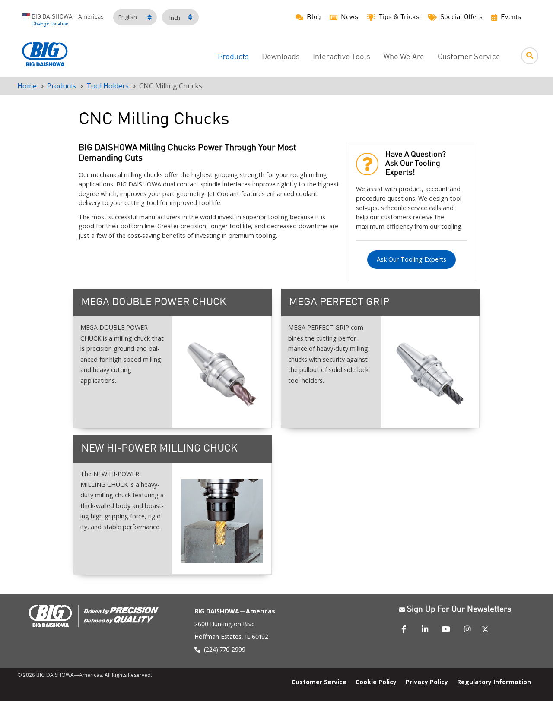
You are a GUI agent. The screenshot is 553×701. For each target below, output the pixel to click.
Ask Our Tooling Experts (411, 259)
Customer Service (469, 57)
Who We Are (403, 57)
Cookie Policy (376, 682)
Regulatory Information (494, 682)
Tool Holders (107, 86)
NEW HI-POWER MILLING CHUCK (159, 449)
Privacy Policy (427, 682)
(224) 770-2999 (224, 649)
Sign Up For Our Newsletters (459, 609)
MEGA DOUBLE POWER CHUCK (153, 302)
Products (233, 57)
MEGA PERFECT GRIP (339, 302)
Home (27, 86)
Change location (50, 24)
